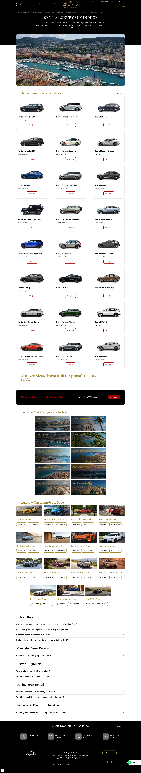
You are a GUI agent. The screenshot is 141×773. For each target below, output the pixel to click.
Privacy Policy (85, 765)
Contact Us (115, 6)
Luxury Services (102, 6)
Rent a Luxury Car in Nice (80, 12)
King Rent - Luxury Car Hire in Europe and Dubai (29, 12)
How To (90, 6)
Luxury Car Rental (53, 5)
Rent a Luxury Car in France (63, 12)
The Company (104, 1)
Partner (113, 1)
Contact (120, 1)
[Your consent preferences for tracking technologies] (2, 770)
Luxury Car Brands (37, 5)
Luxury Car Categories (20, 5)
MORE (119, 94)
